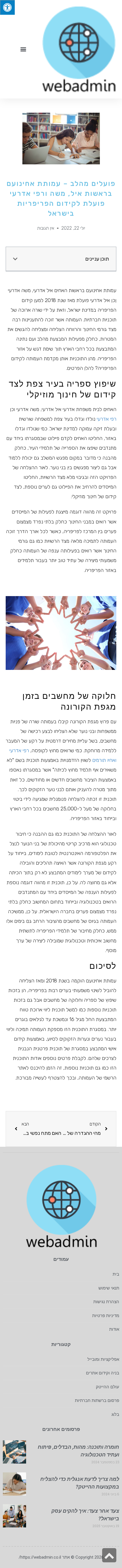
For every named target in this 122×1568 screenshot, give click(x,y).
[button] (23, 49)
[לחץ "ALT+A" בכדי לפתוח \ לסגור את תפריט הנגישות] (7, 7)
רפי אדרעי (106, 419)
